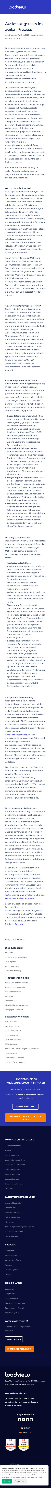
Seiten (37, 738)
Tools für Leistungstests (15, 987)
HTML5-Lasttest (11, 1035)
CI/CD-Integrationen (13, 1313)
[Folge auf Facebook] (19, 1419)
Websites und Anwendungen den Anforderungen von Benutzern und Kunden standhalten (24, 884)
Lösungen (10, 249)
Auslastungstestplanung (24, 171)
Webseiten (9, 1251)
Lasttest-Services (12, 1179)
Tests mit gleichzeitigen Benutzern (19, 1227)
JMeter (8, 1274)
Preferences (20, 1481)
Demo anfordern (12, 1155)
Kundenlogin (14, 1339)
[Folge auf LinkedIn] (27, 1419)
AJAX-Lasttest (11, 1021)
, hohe (22, 75)
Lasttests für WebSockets (15, 1062)
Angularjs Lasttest (12, 1026)
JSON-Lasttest (11, 1044)
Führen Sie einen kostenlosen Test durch (25, 1117)
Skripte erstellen (12, 1294)
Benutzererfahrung (13, 971)
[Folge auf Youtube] (31, 1419)
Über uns (9, 1189)
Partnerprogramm (12, 1169)
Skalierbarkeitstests (13, 992)
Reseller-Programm (13, 1174)
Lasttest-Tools (10, 1208)
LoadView (12, 586)
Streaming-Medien (13, 1270)
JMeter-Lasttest (11, 1236)
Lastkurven (9, 1289)
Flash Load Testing (13, 1031)
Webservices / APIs (13, 1260)
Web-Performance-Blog (15, 1160)
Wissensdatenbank (13, 1146)
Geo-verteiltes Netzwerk (15, 1303)
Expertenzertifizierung (14, 1184)
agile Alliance (17, 191)
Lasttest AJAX (11, 1001)
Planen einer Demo (25, 1106)
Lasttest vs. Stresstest (14, 1231)
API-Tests (9, 953)
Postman (9, 1265)
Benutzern (32, 569)
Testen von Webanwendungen (18, 983)
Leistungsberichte (12, 1298)
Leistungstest (37, 35)
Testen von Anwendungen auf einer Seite (22, 1049)
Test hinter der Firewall (14, 1308)
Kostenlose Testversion (19, 1349)
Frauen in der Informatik (15, 1165)
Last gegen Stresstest (14, 1010)
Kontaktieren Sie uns (13, 1405)
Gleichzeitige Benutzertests (16, 1005)
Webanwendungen (13, 1255)
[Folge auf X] (23, 1419)
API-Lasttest (10, 1222)
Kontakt (8, 1150)
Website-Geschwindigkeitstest (17, 1327)
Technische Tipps (13, 38)
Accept (7, 1481)
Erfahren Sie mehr (14, 924)
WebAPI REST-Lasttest (14, 1058)
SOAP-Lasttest (11, 1053)
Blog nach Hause (14, 939)
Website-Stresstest (13, 1213)
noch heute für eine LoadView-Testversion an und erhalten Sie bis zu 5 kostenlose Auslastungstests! (25, 895)
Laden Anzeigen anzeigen (16, 957)
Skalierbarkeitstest (12, 1217)
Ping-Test (9, 1330)
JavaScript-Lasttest (13, 1040)
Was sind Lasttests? (13, 1203)
